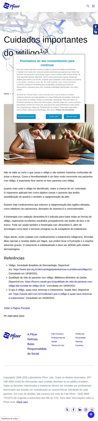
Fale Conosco (57, 334)
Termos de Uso (57, 345)
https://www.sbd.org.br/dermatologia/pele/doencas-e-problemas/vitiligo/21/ (52, 269)
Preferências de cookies (9, 419)
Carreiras (79, 345)
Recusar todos (72, 116)
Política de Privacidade (80, 336)
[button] (91, 414)
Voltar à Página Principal (17, 308)
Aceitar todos (53, 116)
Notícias (32, 339)
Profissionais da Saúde (58, 340)
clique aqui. (22, 402)
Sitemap (78, 342)
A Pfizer (32, 334)
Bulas (31, 344)
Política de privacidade (65, 110)
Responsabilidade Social (36, 351)
